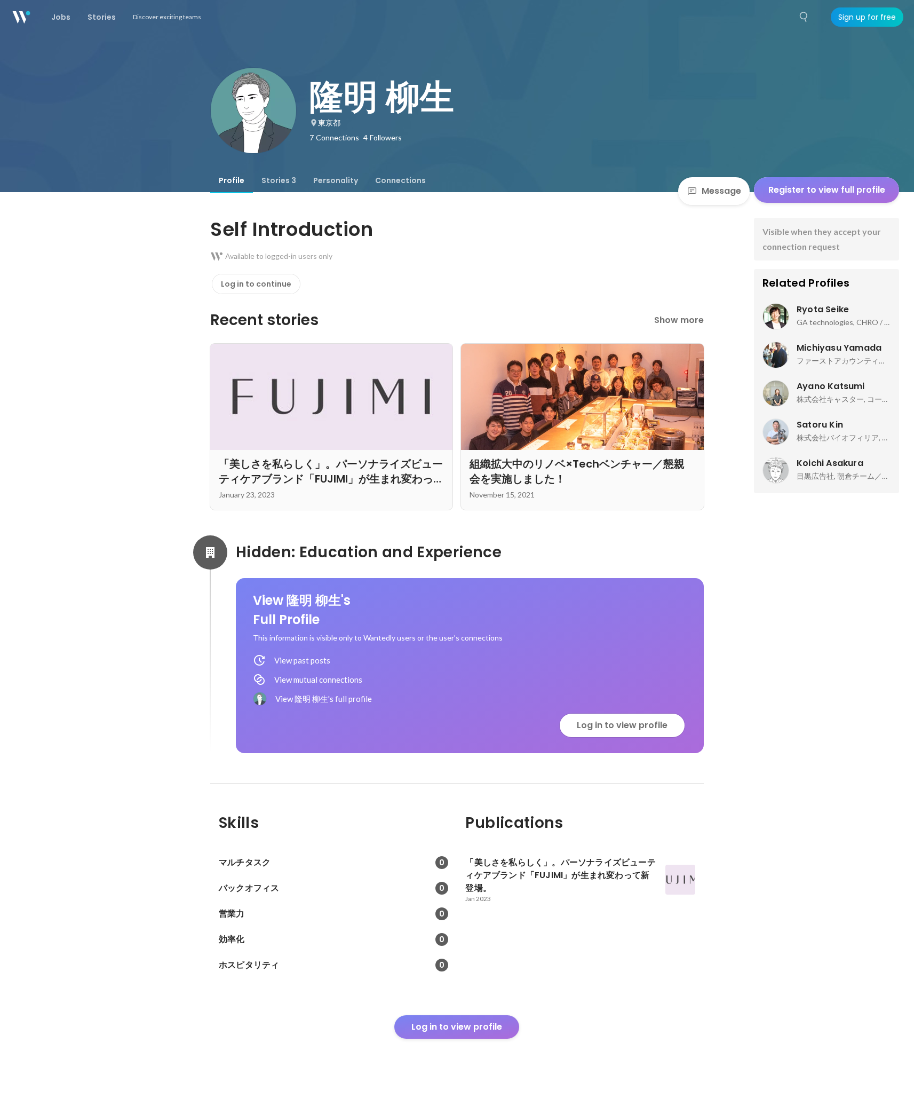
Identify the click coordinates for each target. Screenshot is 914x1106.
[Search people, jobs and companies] (804, 17)
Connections (400, 180)
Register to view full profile (826, 190)
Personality (335, 180)
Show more (679, 320)
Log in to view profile (622, 725)
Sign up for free (867, 17)
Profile (231, 180)
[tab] (231, 180)
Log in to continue (256, 284)
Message (721, 191)
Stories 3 (278, 180)
